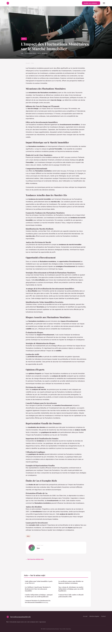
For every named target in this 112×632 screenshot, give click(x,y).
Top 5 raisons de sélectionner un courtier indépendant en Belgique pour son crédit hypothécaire (70, 589)
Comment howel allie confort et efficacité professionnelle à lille (71, 595)
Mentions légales (94, 616)
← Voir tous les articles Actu (35, 559)
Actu (24, 38)
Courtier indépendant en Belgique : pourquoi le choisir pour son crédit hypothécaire (38, 595)
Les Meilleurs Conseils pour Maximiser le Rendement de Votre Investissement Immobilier (38, 589)
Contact (103, 616)
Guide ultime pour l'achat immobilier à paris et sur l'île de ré (38, 582)
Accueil (28, 63)
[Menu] (104, 3)
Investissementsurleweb (20, 617)
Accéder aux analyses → (91, 3)
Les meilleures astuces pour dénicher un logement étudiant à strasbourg (70, 582)
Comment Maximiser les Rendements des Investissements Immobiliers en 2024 (37, 601)
